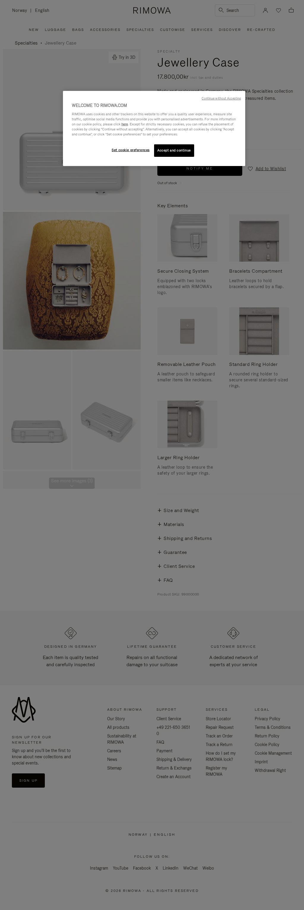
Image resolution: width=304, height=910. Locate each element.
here (124, 124)
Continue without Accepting (221, 98)
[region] (154, 128)
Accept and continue (174, 150)
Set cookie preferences (131, 150)
